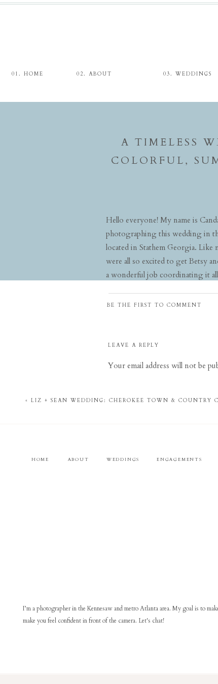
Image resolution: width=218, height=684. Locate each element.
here (210, 297)
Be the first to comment (154, 305)
